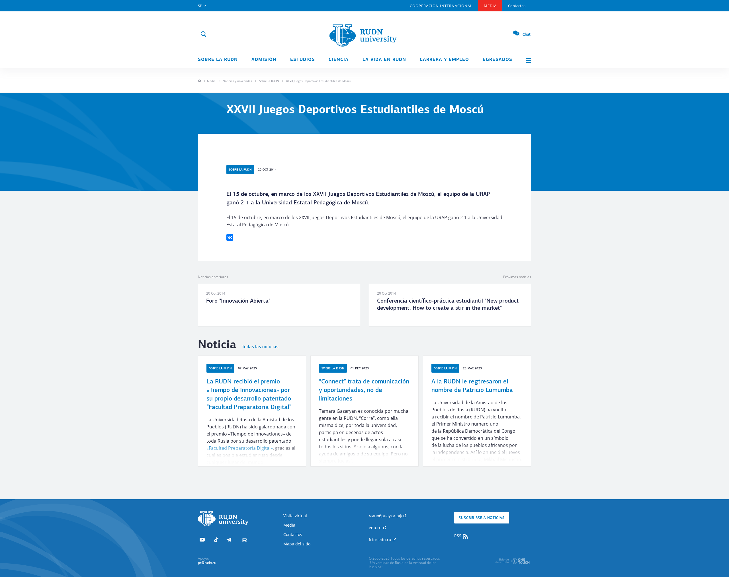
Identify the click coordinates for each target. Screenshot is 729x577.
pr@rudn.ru (207, 562)
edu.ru (376, 527)
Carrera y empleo (444, 60)
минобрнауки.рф (386, 515)
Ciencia (339, 60)
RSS (458, 535)
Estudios (302, 60)
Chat (527, 34)
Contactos (516, 5)
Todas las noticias (260, 347)
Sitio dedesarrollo (502, 561)
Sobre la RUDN (218, 60)
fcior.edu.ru (380, 539)
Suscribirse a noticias (482, 517)
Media (490, 5)
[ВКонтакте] (229, 237)
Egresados (497, 60)
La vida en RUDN (384, 60)
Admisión (264, 60)
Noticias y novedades (237, 81)
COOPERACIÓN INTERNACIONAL (441, 5)
